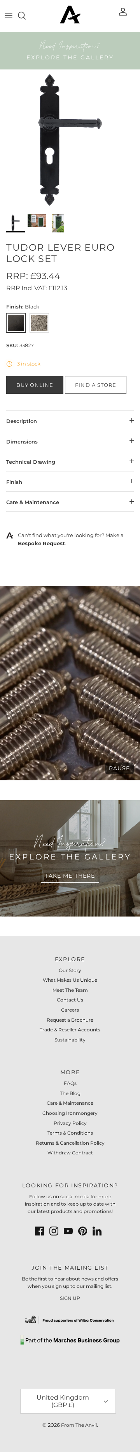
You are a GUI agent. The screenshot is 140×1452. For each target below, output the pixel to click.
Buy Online (34, 385)
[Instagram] (53, 1231)
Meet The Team (70, 990)
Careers (70, 1010)
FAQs (70, 1083)
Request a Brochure (70, 1020)
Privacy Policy (70, 1123)
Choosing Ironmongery (70, 1113)
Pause (119, 768)
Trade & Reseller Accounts (70, 1030)
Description (21, 421)
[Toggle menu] (8, 15)
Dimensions (22, 441)
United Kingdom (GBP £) (63, 1401)
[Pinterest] (82, 1231)
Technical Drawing (30, 462)
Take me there (70, 875)
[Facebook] (39, 1231)
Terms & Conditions (70, 1133)
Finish (14, 482)
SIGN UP (70, 1298)
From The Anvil (79, 1425)
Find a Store (95, 385)
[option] (70, 139)
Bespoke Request (41, 543)
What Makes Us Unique (70, 980)
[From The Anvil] (70, 16)
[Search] (25, 15)
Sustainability (70, 1040)
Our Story (70, 970)
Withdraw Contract (70, 1153)
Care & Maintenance (32, 502)
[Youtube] (68, 1231)
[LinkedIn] (97, 1231)
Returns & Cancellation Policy (70, 1143)
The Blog (70, 1093)
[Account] (123, 15)
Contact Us (70, 1000)
